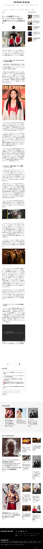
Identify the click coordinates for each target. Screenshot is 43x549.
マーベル (18, 391)
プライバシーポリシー (26, 535)
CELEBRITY (27, 5)
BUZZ (16, 534)
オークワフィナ (7, 82)
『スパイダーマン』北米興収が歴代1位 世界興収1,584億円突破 (12, 379)
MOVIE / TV (18, 5)
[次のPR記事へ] (39, 417)
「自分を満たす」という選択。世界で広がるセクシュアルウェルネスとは (21, 422)
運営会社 (16, 535)
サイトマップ (36, 535)
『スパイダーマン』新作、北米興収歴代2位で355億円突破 (13, 387)
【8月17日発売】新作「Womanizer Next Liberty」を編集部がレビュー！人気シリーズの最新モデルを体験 (13, 383)
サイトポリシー (21, 535)
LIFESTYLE (36, 5)
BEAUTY (14, 5)
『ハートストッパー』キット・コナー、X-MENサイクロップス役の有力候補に (13, 376)
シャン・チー (12, 391)
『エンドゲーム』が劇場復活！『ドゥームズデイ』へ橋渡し (13, 373)
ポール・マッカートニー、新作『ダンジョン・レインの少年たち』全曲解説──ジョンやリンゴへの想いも (33, 423)
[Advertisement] (13, 353)
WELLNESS (31, 5)
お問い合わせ (32, 535)
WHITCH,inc (35, 547)
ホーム (3, 9)
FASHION (9, 5)
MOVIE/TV (25, 533)
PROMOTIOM (7, 419)
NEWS (6, 5)
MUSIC (23, 5)
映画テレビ (6, 9)
